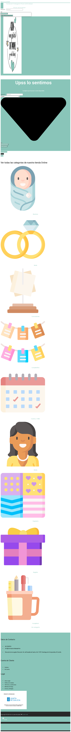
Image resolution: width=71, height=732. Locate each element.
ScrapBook (35, 623)
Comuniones (35, 316)
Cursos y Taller (35, 419)
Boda (35, 265)
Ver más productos (6, 15)
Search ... (3, 9)
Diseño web (25, 714)
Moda (35, 470)
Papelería (35, 521)
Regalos (35, 572)
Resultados (4, 144)
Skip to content (5, 2)
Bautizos (35, 214)
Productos (4, 13)
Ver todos (4, 146)
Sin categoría (36, 627)
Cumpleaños (35, 367)
